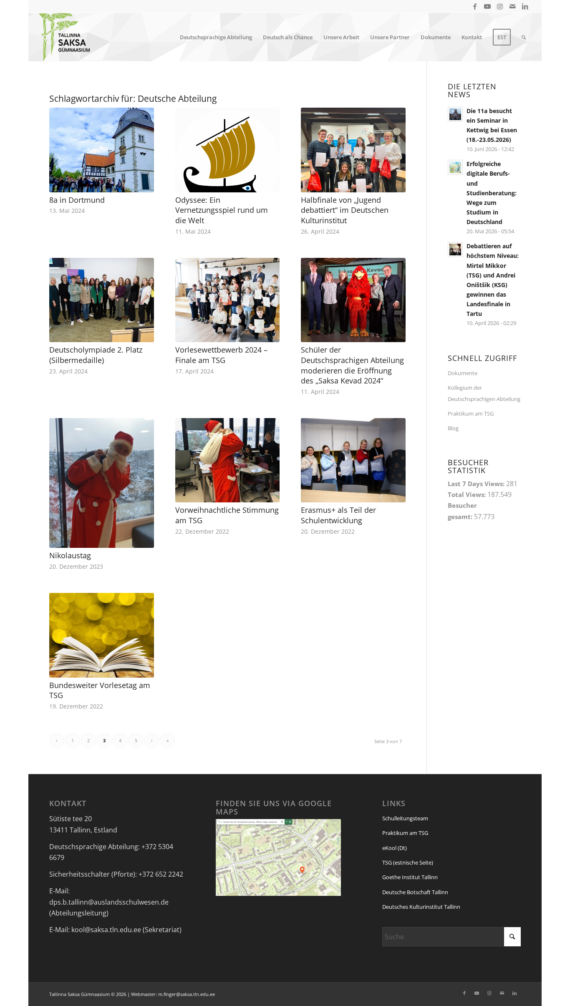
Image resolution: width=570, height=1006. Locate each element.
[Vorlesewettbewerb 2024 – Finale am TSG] (227, 300)
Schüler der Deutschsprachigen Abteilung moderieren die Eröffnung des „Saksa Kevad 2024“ (352, 365)
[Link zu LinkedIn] (525, 6)
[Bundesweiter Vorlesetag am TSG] (101, 635)
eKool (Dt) (394, 848)
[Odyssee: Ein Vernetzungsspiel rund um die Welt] (227, 150)
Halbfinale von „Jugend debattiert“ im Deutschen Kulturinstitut (344, 210)
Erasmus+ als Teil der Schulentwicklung (338, 515)
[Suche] (523, 37)
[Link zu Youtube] (487, 6)
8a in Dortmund (77, 200)
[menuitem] (215, 37)
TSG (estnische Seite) (407, 862)
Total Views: (467, 494)
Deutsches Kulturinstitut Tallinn (421, 906)
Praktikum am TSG (471, 413)
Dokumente (462, 373)
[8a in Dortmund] (101, 150)
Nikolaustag (70, 555)
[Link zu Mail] (512, 6)
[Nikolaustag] (101, 483)
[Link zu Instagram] (500, 6)
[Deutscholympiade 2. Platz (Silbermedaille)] (101, 300)
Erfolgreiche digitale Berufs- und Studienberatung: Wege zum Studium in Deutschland (492, 193)
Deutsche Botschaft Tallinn (415, 892)
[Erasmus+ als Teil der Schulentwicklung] (353, 460)
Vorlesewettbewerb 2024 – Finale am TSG (221, 355)
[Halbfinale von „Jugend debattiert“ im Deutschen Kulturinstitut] (353, 150)
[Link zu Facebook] (475, 6)
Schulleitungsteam (405, 818)
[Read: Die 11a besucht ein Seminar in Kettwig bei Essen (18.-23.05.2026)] (455, 114)
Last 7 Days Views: (477, 483)
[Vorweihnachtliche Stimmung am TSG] (227, 460)
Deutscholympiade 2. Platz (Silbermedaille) (95, 355)
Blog (453, 428)
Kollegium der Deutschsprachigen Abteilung (484, 393)
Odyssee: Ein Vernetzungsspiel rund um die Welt (221, 210)
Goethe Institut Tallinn (410, 877)
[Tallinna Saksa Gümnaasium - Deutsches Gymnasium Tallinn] (64, 37)
